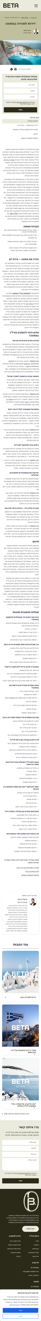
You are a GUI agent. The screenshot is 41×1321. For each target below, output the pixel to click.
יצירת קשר (35, 1256)
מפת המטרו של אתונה (14, 1249)
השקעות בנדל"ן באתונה (21, 293)
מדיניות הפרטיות (14, 1305)
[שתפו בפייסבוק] (15, 69)
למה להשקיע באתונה (14, 1245)
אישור (20, 1310)
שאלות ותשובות (16, 1252)
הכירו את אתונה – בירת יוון (28, 125)
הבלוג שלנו (24, 17)
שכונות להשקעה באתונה (30, 875)
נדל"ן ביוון (13, 214)
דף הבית (34, 17)
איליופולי (27, 364)
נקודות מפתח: (33, 121)
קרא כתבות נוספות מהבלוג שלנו (16, 1114)
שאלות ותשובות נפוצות (29, 138)
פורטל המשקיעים (33, 1252)
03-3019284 (35, 1268)
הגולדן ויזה (29, 304)
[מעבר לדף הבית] (10, 6)
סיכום (36, 134)
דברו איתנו (30, 1229)
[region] (20, 1305)
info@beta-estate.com (31, 1271)
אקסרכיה (9, 399)
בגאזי (27, 402)
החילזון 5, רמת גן (34, 1275)
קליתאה (11, 361)
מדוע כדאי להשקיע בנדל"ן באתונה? (25, 130)
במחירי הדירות (9, 160)
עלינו (37, 1241)
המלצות (36, 1245)
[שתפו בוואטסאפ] (11, 69)
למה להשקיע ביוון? (32, 871)
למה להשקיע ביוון (15, 1241)
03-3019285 (35, 1286)
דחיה (20, 1316)
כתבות (18, 1256)
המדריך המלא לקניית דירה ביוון (28, 868)
